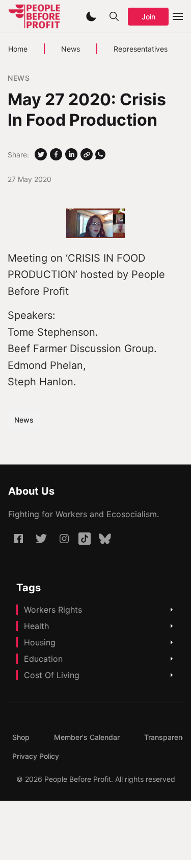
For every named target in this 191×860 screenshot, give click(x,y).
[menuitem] (21, 737)
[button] (91, 16)
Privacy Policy (35, 756)
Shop (21, 737)
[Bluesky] (105, 538)
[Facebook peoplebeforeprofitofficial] (18, 538)
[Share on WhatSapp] (100, 154)
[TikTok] (84, 538)
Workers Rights (53, 610)
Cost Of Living (51, 675)
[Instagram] (64, 538)
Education (43, 659)
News (70, 48)
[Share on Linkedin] (71, 154)
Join (148, 16)
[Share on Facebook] (56, 154)
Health (36, 626)
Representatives (141, 48)
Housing (40, 642)
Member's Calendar (87, 737)
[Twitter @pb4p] (41, 538)
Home (18, 48)
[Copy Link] (86, 154)
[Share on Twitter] (40, 154)
